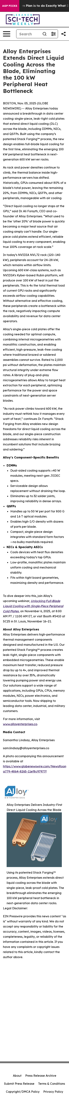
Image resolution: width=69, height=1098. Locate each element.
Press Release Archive (40, 1075)
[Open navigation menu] (6, 34)
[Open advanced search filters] (53, 34)
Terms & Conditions (51, 1083)
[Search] (44, 34)
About (17, 1075)
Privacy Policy (53, 1091)
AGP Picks (9, 5)
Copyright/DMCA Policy (23, 1091)
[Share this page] (63, 34)
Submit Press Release (19, 1083)
